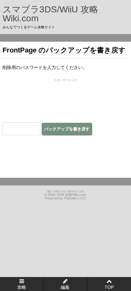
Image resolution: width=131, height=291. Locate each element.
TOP (109, 287)
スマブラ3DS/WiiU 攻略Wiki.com (50, 13)
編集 (65, 287)
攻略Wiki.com (75, 195)
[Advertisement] (65, 99)
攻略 (21, 287)
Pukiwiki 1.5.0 (74, 198)
